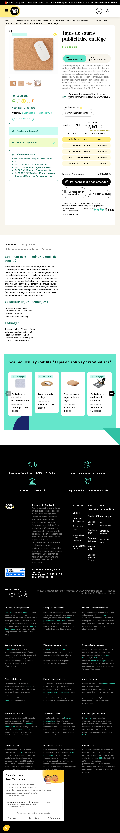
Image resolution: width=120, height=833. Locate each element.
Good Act (78, 505)
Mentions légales (94, 591)
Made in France (88, 735)
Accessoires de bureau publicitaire (32, 21)
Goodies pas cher (93, 531)
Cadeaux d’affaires (92, 539)
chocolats (18, 729)
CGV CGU (80, 591)
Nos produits (93, 507)
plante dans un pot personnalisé (56, 692)
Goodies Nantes (91, 523)
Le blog (76, 513)
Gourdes (8, 612)
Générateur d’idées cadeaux (78, 538)
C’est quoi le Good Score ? (24, 108)
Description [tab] (12, 244)
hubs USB (98, 658)
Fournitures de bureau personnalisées (70, 21)
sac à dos (61, 621)
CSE (100, 758)
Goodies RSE (94, 516)
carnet (10, 649)
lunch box (103, 615)
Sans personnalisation (97, 58)
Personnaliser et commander (89, 182)
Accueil (8, 21)
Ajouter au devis (101, 194)
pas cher (19, 752)
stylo (30, 687)
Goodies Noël (91, 548)
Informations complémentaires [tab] (22, 249)
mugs (24, 612)
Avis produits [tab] (28, 244)
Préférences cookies (105, 593)
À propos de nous (78, 528)
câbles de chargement (100, 661)
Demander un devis (79, 547)
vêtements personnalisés (58, 649)
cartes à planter (108, 684)
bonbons (26, 729)
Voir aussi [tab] (46, 249)
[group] (20, 394)
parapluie (88, 718)
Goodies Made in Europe (91, 557)
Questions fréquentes (78, 519)
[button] (6, 11)
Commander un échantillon (76, 193)
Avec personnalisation (74, 58)
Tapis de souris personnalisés (81, 362)
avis (111, 209)
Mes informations (107, 507)
